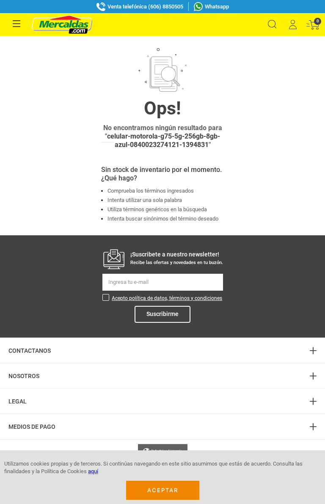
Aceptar (162, 490)
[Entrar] (292, 24)
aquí (93, 471)
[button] (272, 24)
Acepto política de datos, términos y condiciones (167, 298)
